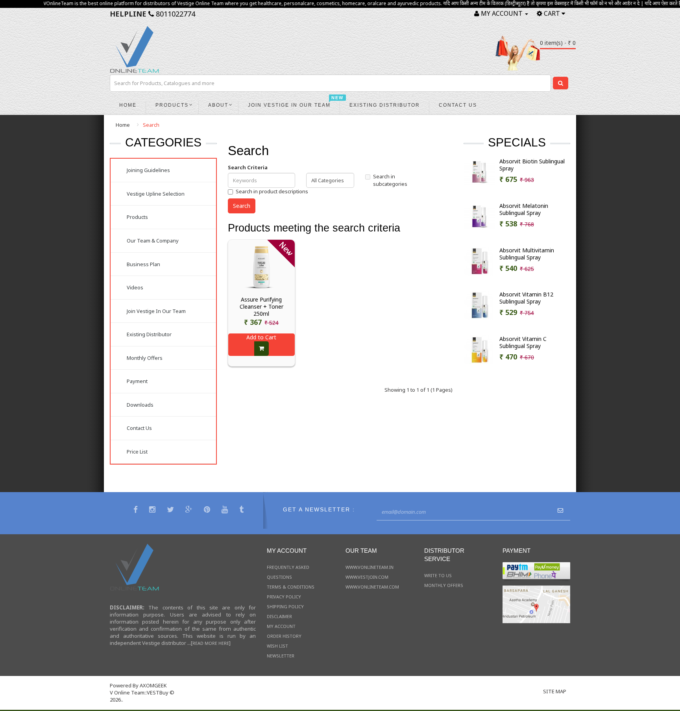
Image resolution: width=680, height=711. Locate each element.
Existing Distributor (149, 334)
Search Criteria (248, 167)
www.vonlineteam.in (370, 567)
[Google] (190, 510)
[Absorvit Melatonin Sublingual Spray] (479, 216)
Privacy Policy (284, 597)
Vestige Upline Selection (156, 193)
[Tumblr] (242, 510)
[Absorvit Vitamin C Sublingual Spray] (479, 349)
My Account (281, 626)
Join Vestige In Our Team (156, 311)
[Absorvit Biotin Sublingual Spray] (479, 171)
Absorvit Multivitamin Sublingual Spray (526, 254)
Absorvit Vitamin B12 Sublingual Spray (526, 298)
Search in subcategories (390, 180)
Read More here (210, 643)
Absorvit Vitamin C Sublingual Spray (523, 342)
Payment (137, 381)
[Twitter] (171, 510)
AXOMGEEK (153, 685)
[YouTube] (225, 510)
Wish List (277, 646)
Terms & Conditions (290, 587)
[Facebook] (136, 510)
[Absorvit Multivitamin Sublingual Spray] (479, 260)
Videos (135, 287)
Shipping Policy (285, 606)
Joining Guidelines (148, 170)
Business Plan (143, 264)
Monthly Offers (145, 357)
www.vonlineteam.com (372, 587)
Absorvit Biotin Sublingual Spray (532, 165)
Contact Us (139, 427)
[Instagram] (153, 510)
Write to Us (438, 575)
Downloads (140, 404)
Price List (137, 451)
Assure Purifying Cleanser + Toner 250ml (261, 306)
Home (123, 124)
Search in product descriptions (272, 191)
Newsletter (280, 656)
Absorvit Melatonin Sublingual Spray (523, 209)
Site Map (554, 691)
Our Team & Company (153, 240)
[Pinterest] (208, 510)
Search (151, 124)
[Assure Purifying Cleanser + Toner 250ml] (262, 266)
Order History (284, 636)
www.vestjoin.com (367, 577)
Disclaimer (279, 616)
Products (137, 216)
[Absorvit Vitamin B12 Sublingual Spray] (479, 304)
